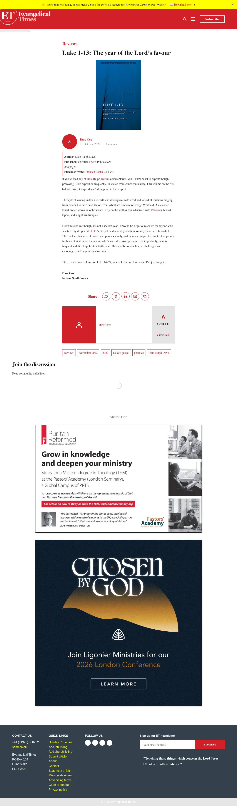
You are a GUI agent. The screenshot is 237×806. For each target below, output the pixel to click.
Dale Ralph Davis (97, 179)
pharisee (139, 352)
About (52, 761)
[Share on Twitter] (106, 296)
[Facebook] (88, 743)
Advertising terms (60, 780)
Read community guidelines (28, 373)
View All (162, 334)
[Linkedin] (109, 743)
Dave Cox (86, 139)
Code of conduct (59, 784)
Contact (54, 765)
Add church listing (60, 751)
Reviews (69, 352)
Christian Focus (93, 172)
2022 (105, 352)
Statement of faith (60, 770)
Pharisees (156, 210)
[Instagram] (102, 743)
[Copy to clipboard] (145, 296)
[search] (185, 19)
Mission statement (60, 775)
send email (19, 747)
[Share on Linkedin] (125, 296)
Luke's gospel (121, 352)
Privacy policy (58, 789)
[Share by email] (135, 296)
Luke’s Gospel (99, 231)
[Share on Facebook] (116, 296)
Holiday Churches (60, 742)
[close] (233, 4)
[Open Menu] (193, 19)
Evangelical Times (123, 801)
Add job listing (58, 747)
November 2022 (88, 352)
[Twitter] (95, 743)
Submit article (58, 756)
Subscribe (212, 19)
